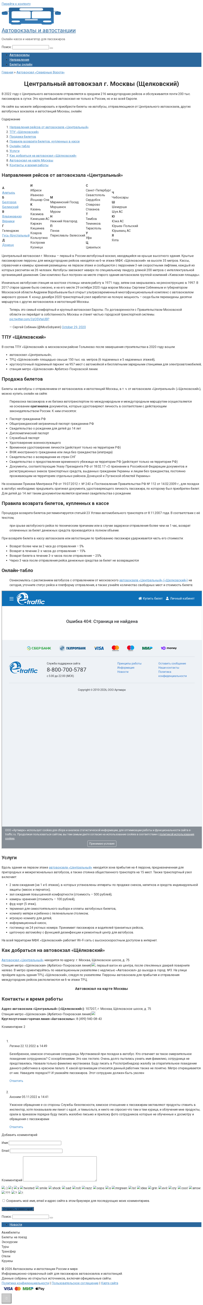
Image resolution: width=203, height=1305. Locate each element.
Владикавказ (12, 216)
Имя (5, 1143)
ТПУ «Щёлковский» (24, 132)
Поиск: (7, 47)
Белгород (9, 202)
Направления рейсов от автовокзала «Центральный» (49, 127)
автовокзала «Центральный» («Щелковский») (153, 580)
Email (5, 1151)
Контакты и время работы (29, 165)
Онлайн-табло (20, 146)
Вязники (8, 221)
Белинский (10, 207)
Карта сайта (109, 1283)
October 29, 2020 (74, 327)
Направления (19, 60)
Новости (16, 1224)
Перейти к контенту (16, 4)
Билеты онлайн (21, 64)
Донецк (8, 245)
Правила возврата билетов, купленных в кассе (45, 141)
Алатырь (8, 193)
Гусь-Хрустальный (16, 235)
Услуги (14, 151)
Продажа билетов (23, 137)
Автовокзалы (20, 55)
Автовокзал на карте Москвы (31, 160)
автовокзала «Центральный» (70, 867)
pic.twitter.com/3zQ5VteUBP (29, 319)
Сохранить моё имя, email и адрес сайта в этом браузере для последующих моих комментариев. (78, 1201)
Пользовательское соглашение (75, 1283)
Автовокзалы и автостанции (39, 30)
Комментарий (12, 1180)
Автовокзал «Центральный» (23, 960)
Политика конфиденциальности (25, 1283)
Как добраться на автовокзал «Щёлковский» (43, 156)
